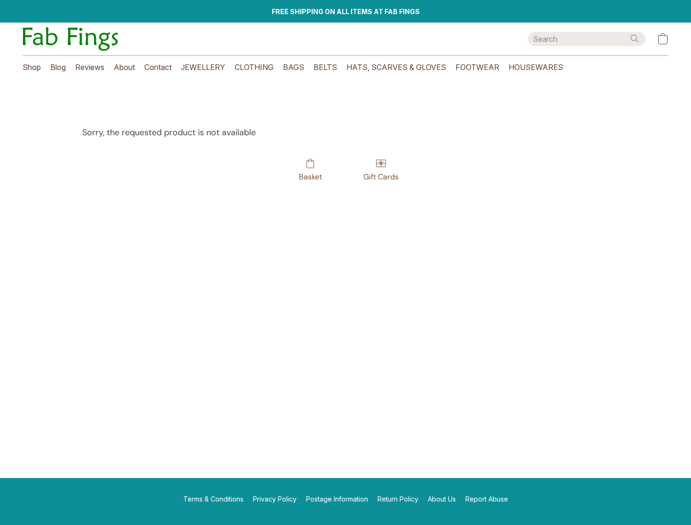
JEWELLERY (203, 67)
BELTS (325, 67)
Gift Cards (381, 177)
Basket (310, 177)
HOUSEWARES (536, 67)
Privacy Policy (275, 499)
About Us (442, 499)
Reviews (89, 67)
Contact (158, 67)
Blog (58, 67)
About (124, 67)
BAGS (293, 67)
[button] (70, 39)
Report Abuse (486, 499)
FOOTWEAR (477, 67)
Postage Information (337, 499)
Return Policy (397, 499)
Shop (32, 67)
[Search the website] (635, 38)
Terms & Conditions (213, 499)
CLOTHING (254, 67)
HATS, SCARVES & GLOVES (396, 67)
